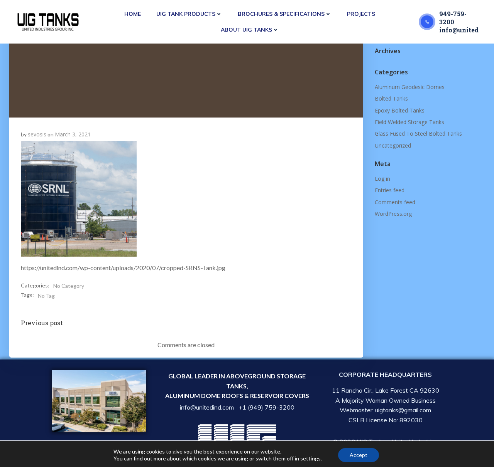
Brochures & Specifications (281, 13)
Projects (361, 13)
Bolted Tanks (391, 98)
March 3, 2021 (73, 134)
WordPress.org (393, 213)
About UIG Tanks (246, 29)
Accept (358, 455)
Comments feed (395, 202)
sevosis (37, 134)
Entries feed (389, 190)
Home (132, 13)
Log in (382, 178)
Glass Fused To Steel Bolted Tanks (418, 133)
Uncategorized (393, 145)
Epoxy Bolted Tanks (400, 110)
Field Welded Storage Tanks (409, 122)
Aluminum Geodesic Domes (410, 87)
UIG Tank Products (185, 13)
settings (310, 458)
